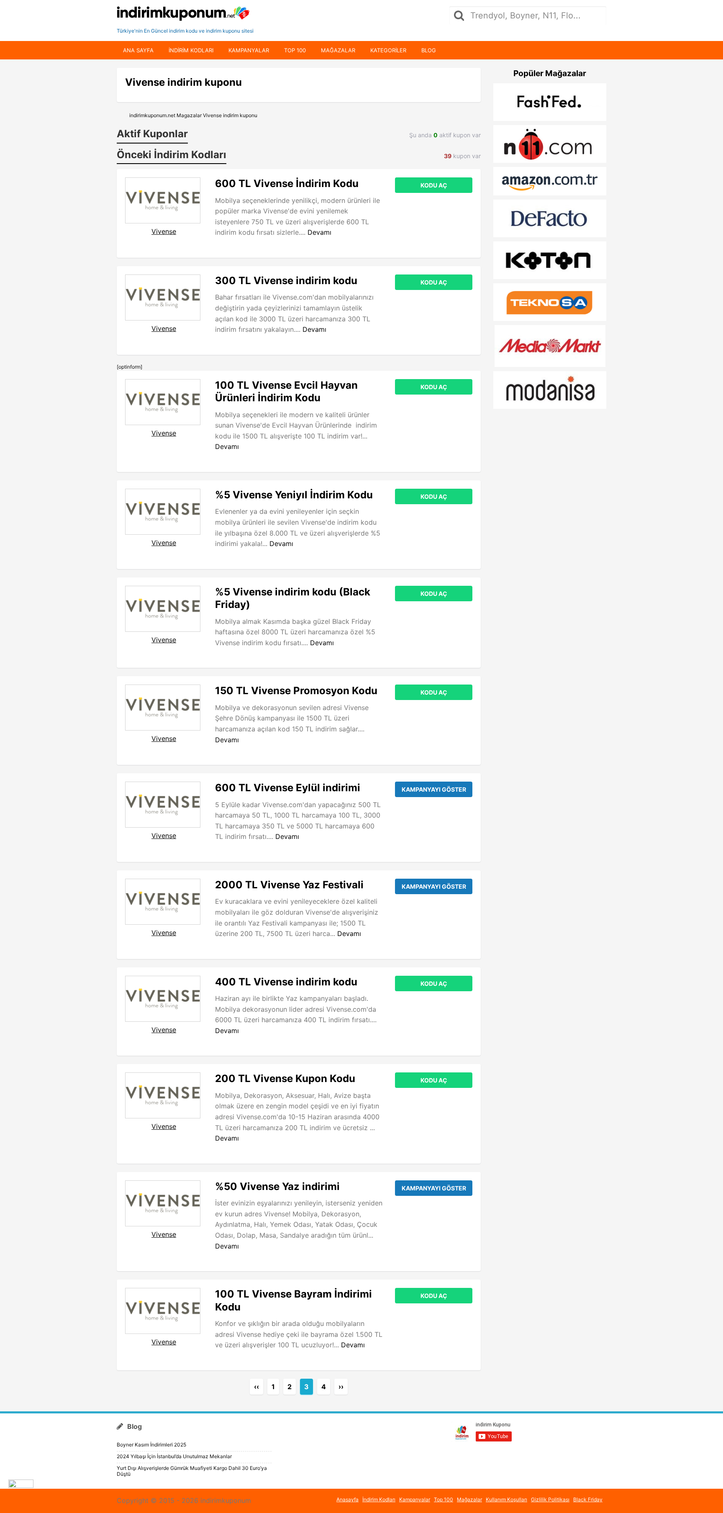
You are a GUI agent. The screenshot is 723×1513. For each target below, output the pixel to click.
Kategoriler (388, 50)
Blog (428, 50)
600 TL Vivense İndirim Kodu (287, 183)
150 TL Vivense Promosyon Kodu (296, 691)
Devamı (319, 232)
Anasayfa (347, 1499)
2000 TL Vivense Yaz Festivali (289, 885)
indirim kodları (191, 50)
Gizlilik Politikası (550, 1499)
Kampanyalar (248, 50)
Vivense (163, 231)
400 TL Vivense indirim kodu (286, 982)
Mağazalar (338, 50)
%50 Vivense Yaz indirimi (277, 1186)
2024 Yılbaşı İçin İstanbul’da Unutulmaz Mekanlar (174, 1456)
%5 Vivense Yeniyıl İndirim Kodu (294, 495)
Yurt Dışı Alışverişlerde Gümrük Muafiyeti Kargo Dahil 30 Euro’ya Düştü (192, 1471)
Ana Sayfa (138, 50)
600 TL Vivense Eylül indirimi (287, 788)
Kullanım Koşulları (506, 1499)
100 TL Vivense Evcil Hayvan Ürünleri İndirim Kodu (286, 391)
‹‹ (256, 1386)
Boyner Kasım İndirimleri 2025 (151, 1444)
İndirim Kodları (378, 1499)
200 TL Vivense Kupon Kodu (285, 1078)
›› (341, 1386)
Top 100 (295, 50)
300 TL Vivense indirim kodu (286, 280)
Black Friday (587, 1499)
